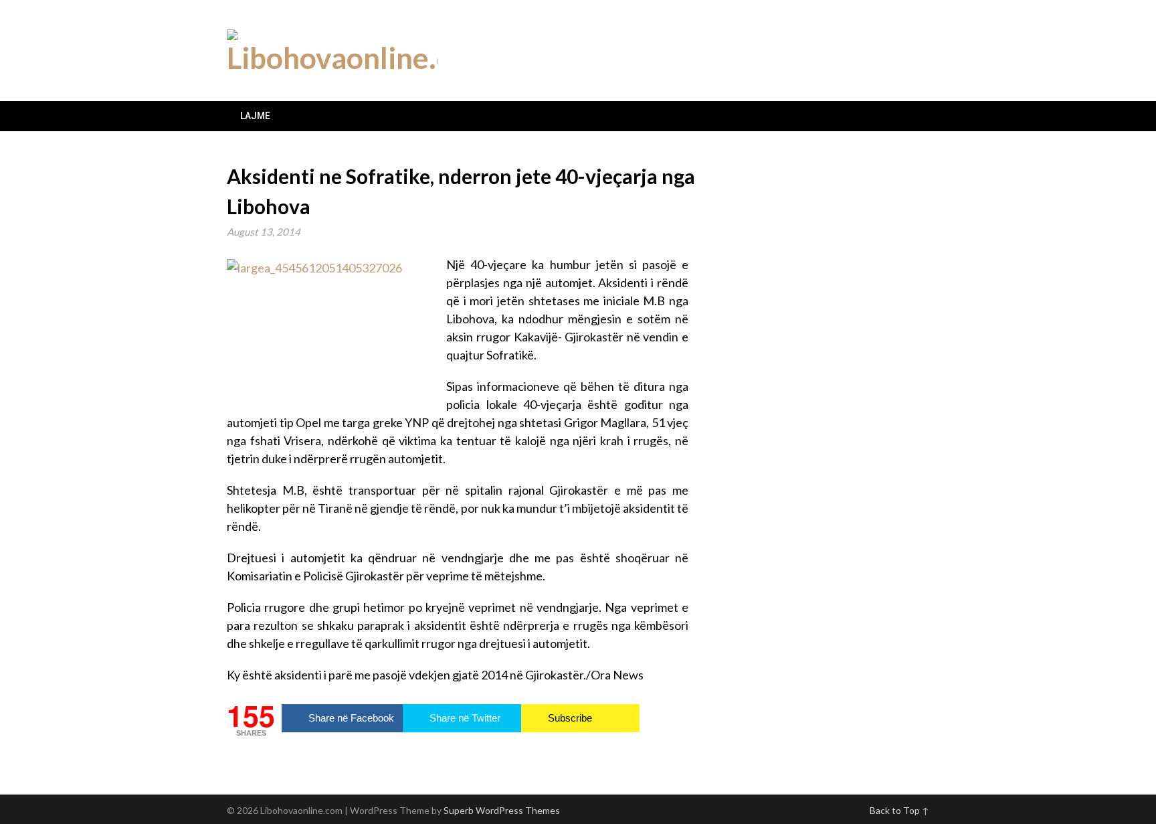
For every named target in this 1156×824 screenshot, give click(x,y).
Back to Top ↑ (899, 810)
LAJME (255, 115)
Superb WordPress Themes (502, 810)
